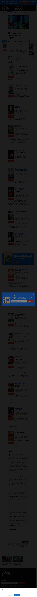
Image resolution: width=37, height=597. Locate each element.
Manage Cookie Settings (9, 595)
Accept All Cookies (16, 595)
